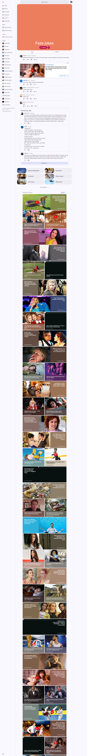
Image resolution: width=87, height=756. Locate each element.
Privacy (3, 109)
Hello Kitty (25, 80)
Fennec (24, 87)
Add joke (44, 47)
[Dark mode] (3, 754)
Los (24, 94)
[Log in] (71, 2)
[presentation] (21, 56)
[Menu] (3, 2)
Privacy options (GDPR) (6, 111)
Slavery (24, 55)
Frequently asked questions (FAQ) (8, 108)
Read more (61, 121)
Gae (24, 102)
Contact (7, 109)
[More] (49, 47)
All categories (43, 187)
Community (43, 163)
